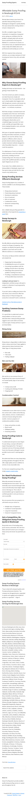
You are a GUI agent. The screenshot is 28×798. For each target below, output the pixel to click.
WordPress (15, 795)
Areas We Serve (11, 762)
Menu (24, 2)
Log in (19, 795)
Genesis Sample (15, 793)
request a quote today (12, 471)
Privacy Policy (16, 574)
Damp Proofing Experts (9, 2)
